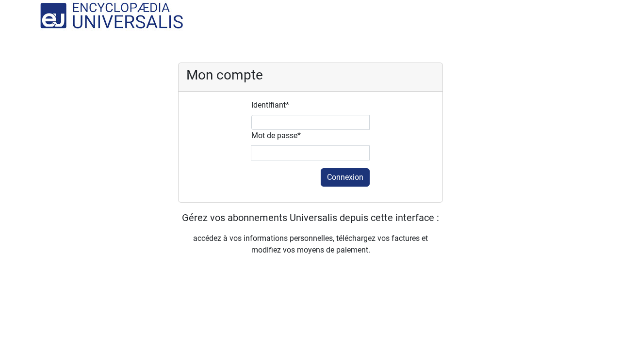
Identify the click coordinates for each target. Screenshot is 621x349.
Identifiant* (270, 105)
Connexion (345, 177)
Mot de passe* (276, 135)
